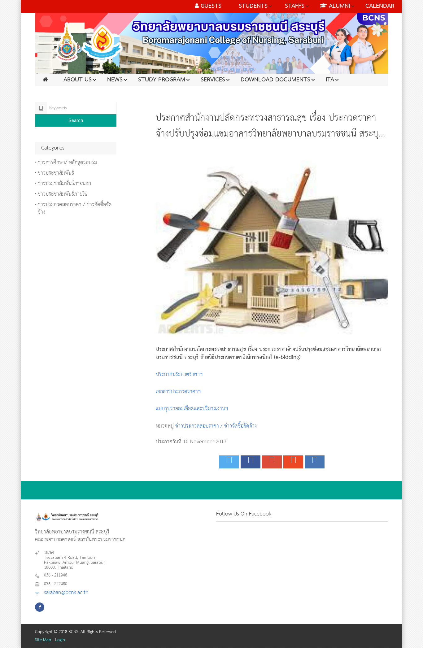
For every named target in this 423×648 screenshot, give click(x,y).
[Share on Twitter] (229, 461)
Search (75, 120)
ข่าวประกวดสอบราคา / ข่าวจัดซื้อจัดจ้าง (216, 426)
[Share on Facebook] (250, 461)
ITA (330, 79)
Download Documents (275, 79)
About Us (77, 79)
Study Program (161, 79)
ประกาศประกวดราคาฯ (179, 374)
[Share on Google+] (272, 461)
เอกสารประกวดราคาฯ (178, 392)
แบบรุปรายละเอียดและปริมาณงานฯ (192, 409)
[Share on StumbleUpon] (293, 461)
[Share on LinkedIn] (315, 461)
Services (213, 79)
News (115, 79)
